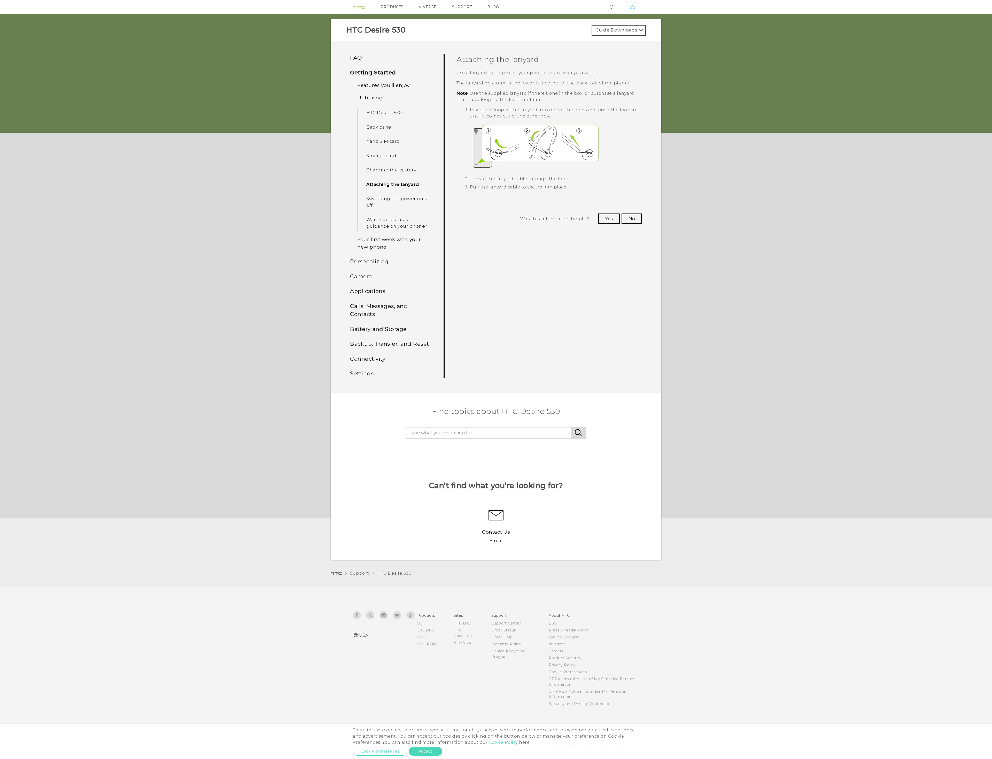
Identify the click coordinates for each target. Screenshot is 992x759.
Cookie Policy (503, 742)
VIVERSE (428, 7)
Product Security (565, 658)
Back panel (379, 127)
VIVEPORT (427, 644)
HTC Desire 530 (384, 112)
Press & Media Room (569, 630)
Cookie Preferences (568, 672)
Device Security (564, 637)
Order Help (502, 637)
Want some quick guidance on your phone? (396, 223)
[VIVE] (632, 7)
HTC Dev (462, 623)
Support (359, 573)
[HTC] (359, 7)
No (632, 218)
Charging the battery (391, 169)
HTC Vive (462, 642)
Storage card (381, 155)
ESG (553, 623)
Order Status (503, 630)
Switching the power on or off (397, 202)
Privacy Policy (562, 665)
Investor (557, 644)
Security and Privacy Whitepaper (580, 703)
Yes (609, 218)
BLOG (493, 7)
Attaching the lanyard (392, 184)
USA (363, 635)
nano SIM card (383, 141)
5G (419, 623)
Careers (556, 651)
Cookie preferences (380, 751)
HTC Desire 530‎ (394, 573)
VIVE (422, 637)
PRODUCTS (392, 7)
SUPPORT (462, 7)
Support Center (506, 623)
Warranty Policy (506, 644)
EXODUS (425, 630)
